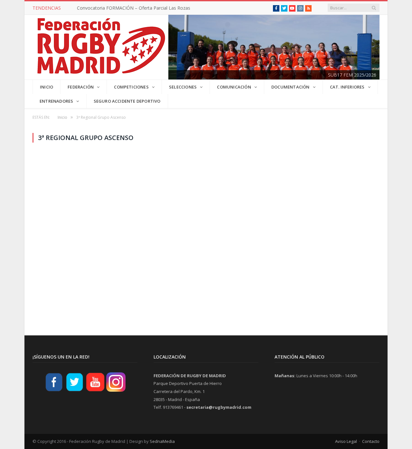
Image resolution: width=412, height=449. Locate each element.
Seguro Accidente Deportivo (127, 101)
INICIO (46, 87)
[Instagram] (116, 391)
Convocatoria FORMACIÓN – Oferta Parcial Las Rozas (133, 8)
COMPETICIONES (131, 87)
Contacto (370, 441)
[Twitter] (74, 391)
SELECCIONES (183, 87)
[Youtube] (95, 391)
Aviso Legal (346, 441)
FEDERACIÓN (81, 87)
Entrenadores (56, 101)
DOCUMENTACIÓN (290, 87)
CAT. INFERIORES (347, 87)
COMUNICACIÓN (234, 87)
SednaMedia (162, 441)
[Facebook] (54, 391)
